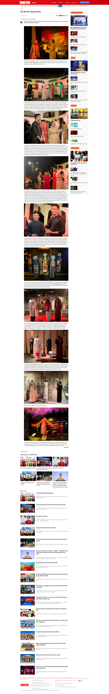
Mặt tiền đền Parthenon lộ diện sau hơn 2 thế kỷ (48, 655)
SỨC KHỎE (55, 677)
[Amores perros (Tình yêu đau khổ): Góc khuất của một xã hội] (74, 188)
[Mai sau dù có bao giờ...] (60, 461)
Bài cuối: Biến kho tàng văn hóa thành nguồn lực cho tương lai (79, 100)
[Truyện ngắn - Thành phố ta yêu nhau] (74, 140)
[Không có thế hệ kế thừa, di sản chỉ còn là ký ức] (74, 87)
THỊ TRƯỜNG (60, 677)
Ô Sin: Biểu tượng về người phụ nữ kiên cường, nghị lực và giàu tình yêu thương (79, 174)
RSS (75, 686)
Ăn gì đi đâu (81, 5)
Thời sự (30, 5)
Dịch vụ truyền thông (58, 686)
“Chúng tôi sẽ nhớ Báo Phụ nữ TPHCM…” (27, 483)
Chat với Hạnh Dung (54, 5)
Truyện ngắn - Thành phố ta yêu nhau (79, 143)
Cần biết (67, 2)
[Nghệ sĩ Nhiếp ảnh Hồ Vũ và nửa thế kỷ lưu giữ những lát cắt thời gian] (79, 20)
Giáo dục (69, 5)
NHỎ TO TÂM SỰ (38, 677)
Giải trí (63, 5)
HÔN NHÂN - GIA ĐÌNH (31, 677)
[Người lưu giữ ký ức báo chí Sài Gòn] (74, 41)
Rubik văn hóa (75, 148)
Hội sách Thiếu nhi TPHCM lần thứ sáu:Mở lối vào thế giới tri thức (51, 609)
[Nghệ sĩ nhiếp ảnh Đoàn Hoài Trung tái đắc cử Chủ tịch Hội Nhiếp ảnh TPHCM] (27, 647)
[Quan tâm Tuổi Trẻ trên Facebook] (81, 680)
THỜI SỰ (21, 677)
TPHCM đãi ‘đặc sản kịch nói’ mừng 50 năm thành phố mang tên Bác (44, 484)
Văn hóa (60, 5)
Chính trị (26, 5)
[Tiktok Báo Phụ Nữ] (60, 15)
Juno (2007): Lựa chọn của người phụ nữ (79, 183)
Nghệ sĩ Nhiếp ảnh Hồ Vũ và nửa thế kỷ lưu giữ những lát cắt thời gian (79, 28)
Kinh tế (77, 5)
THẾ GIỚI (24, 677)
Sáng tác (74, 105)
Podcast (54, 2)
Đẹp (66, 5)
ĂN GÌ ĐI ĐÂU (69, 677)
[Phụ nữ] (33, 3)
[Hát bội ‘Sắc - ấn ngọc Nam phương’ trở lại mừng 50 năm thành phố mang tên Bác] (27, 670)
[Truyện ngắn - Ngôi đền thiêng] (74, 132)
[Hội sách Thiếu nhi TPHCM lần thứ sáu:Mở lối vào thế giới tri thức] (27, 612)
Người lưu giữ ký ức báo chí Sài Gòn (79, 44)
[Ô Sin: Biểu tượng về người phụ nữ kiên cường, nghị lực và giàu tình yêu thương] (74, 169)
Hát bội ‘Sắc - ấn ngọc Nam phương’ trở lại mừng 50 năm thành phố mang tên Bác (52, 667)
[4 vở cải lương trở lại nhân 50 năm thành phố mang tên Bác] (44, 461)
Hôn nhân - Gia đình (39, 5)
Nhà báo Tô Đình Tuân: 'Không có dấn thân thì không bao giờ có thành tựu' (79, 53)
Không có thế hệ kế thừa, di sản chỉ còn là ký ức (78, 91)
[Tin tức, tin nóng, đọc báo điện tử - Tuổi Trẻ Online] (24, 2)
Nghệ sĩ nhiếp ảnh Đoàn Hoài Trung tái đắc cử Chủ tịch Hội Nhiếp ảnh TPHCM (51, 644)
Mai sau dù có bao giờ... (58, 468)
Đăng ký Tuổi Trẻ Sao (84, 2)
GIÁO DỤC (51, 677)
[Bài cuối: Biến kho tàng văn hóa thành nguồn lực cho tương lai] (74, 96)
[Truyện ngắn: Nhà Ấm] (79, 113)
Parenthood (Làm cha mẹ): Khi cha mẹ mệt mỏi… (78, 163)
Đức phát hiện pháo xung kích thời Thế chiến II (47, 631)
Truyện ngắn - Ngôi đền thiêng (77, 136)
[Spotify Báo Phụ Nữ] (57, 15)
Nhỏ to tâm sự (47, 5)
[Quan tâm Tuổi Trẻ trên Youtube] (79, 680)
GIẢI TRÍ (47, 677)
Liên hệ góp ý (72, 686)
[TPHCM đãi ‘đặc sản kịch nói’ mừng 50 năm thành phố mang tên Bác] (44, 476)
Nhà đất (85, 5)
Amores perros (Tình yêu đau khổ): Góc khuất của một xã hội (78, 192)
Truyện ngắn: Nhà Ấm (75, 120)
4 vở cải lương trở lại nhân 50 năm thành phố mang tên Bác (44, 468)
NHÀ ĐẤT (65, 677)
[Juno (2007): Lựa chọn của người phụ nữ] (74, 179)
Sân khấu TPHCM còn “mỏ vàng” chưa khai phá (78, 73)
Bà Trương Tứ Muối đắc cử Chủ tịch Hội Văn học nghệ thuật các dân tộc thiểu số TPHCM (52, 575)
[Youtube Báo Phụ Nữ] (63, 15)
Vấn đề (73, 57)
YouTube (61, 2)
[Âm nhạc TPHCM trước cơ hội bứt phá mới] (74, 78)
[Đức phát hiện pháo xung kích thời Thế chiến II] (27, 635)
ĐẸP (73, 677)
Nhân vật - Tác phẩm (77, 12)
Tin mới (23, 491)
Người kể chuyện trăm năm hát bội (78, 37)
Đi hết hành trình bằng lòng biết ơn (28, 468)
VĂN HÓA (43, 677)
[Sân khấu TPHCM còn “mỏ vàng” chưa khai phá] (79, 66)
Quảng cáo (74, 2)
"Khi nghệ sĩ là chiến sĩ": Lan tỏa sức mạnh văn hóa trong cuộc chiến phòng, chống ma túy (51, 598)
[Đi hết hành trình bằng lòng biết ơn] (28, 461)
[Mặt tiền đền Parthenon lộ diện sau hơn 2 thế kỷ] (27, 658)
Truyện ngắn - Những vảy (76, 128)
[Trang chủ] (22, 6)
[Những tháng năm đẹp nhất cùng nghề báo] (27, 566)
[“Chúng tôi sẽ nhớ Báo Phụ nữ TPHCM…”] (28, 476)
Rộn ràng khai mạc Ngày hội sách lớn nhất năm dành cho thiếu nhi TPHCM (51, 586)
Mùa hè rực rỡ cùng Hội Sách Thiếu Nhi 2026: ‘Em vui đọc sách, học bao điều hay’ (52, 621)
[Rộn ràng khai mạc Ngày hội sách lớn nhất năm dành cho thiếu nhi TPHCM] (27, 589)
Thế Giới (33, 5)
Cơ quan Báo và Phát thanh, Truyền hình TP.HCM (40, 689)
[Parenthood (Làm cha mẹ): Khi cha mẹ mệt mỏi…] (79, 156)
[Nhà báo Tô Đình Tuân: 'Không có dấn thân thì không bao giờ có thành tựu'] (74, 48)
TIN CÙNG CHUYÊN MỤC (29, 455)
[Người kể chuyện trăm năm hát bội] (74, 33)
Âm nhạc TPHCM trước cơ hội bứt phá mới (79, 83)
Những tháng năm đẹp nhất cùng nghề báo (47, 562)
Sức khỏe (73, 5)
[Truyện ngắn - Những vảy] (74, 125)
